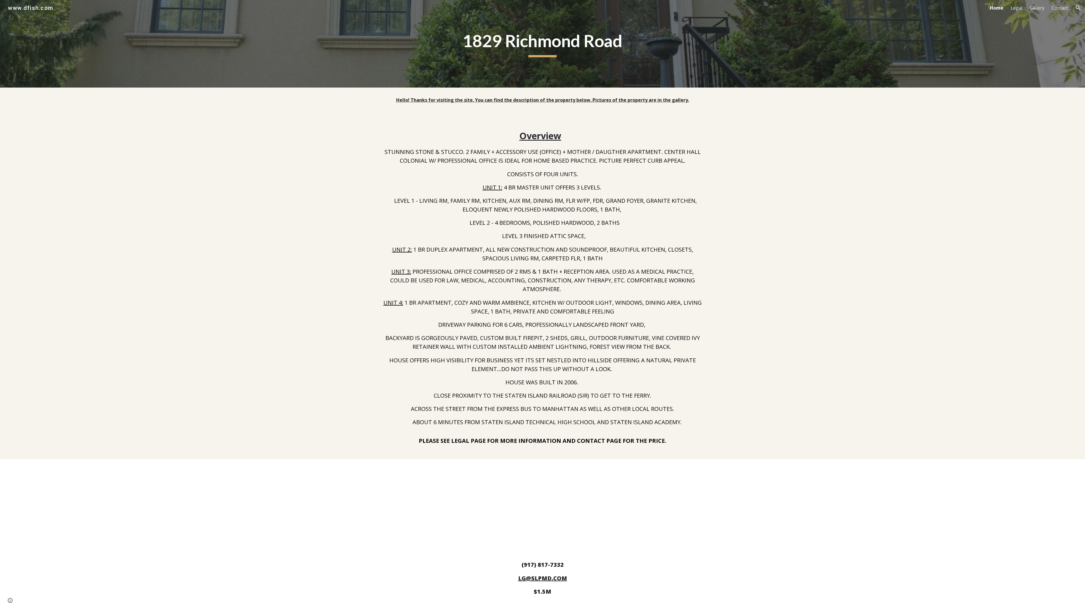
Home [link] (996, 8)
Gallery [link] (1037, 8)
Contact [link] (1060, 8)
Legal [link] (1016, 8)
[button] (1078, 8)
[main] (542, 44)
